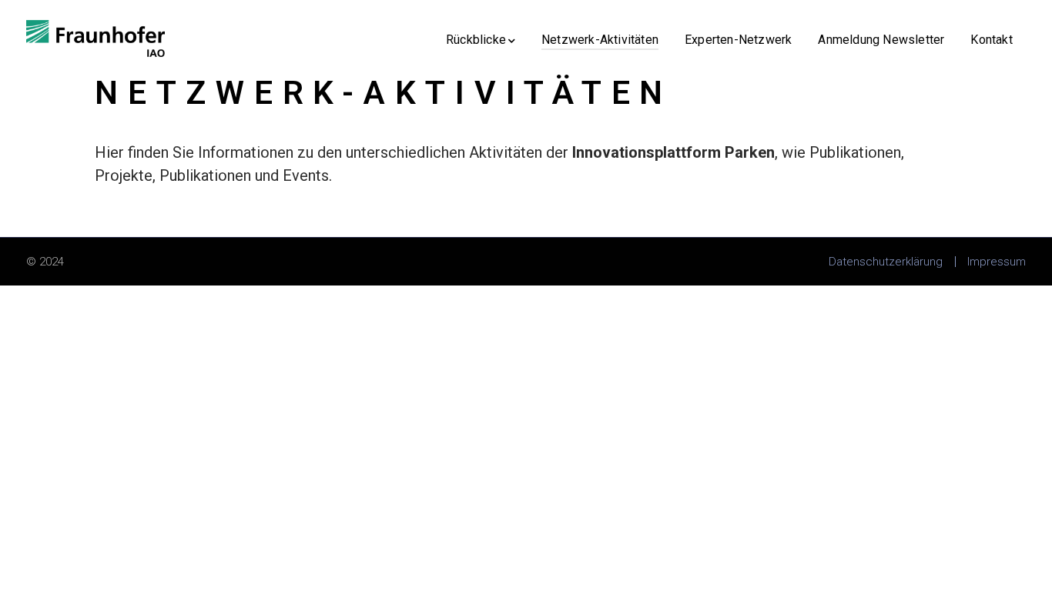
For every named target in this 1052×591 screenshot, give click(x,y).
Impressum (996, 262)
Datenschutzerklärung (886, 262)
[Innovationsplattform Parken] (95, 37)
